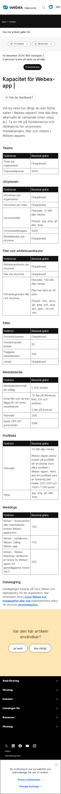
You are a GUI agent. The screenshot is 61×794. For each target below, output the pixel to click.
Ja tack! (18, 648)
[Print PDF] (20, 67)
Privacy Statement (29, 779)
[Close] (56, 764)
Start (4, 22)
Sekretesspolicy (12, 756)
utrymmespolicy (28, 604)
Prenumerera (33, 67)
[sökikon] (43, 7)
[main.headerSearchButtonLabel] (44, 6)
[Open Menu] (58, 7)
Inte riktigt (40, 648)
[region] (30, 777)
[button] (51, 7)
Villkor (8, 751)
